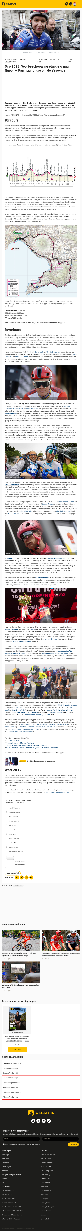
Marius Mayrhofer (54, 710)
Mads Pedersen (32, 408)
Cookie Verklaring (46, 1211)
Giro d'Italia (19, 885)
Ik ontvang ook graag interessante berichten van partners (22, 1144)
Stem (10, 858)
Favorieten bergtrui (10, 1087)
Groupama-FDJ (32, 712)
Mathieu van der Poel (48, 1155)
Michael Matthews (12, 485)
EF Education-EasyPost (56, 558)
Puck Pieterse (45, 1183)
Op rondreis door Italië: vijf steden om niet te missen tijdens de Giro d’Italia (44, 145)
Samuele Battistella (40, 724)
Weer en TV (54, 52)
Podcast (4, 1179)
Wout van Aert (46, 1159)
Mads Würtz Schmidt (14, 729)
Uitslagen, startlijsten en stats (11, 1175)
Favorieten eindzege (10, 1078)
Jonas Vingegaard (47, 1171)
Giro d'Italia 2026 (7, 1195)
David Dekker (19, 707)
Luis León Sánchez (55, 724)
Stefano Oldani (13, 513)
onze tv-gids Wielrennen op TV (57, 792)
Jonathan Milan (27, 511)
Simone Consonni (11, 629)
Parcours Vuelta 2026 (11, 1068)
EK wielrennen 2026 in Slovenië (12, 1215)
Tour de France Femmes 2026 (11, 1207)
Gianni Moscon (26, 724)
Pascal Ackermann (20, 653)
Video (3, 1183)
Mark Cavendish (64, 705)
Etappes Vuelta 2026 (10, 1073)
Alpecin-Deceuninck (53, 352)
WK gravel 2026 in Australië (11, 1219)
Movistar (8, 653)
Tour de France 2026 (8, 1199)
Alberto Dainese (67, 710)
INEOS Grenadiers (26, 731)
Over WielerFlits (46, 1191)
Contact (43, 1215)
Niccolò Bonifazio (18, 710)
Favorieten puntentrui (11, 1083)
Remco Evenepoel (47, 1163)
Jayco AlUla (39, 352)
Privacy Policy (45, 1203)
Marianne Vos (45, 1179)
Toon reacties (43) (13, 873)
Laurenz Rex (50, 727)
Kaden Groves (18, 408)
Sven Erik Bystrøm (50, 639)
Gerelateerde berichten (13, 925)
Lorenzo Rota (40, 727)
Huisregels (44, 1199)
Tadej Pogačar (46, 1167)
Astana (28, 641)
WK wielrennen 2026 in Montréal (12, 1211)
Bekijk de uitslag (19, 862)
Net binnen (5, 1159)
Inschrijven (73, 1144)
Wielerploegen (6, 1167)
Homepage (5, 1155)
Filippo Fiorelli (56, 712)
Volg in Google (69, 61)
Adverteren (44, 1195)
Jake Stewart (21, 712)
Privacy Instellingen (47, 1207)
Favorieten (40, 52)
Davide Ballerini (29, 715)
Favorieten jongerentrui (12, 1092)
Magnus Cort (11, 558)
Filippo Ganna (13, 731)
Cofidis (32, 629)
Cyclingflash (45, 1219)
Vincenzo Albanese (42, 577)
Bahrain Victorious (61, 653)
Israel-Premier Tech (30, 729)
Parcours (27, 52)
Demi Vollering (45, 1175)
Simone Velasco (18, 641)
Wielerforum (6, 1163)
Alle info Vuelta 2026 (10, 1097)
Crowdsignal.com (20, 864)
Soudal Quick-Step (43, 715)
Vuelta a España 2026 (9, 1203)
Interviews (5, 1171)
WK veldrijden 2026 (8, 1191)
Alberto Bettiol (10, 727)
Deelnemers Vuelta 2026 (12, 1063)
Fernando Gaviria (21, 357)
